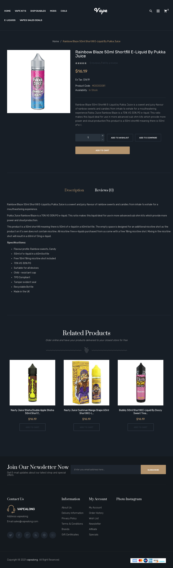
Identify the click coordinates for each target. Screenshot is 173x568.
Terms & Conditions (72, 523)
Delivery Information (72, 513)
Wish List (94, 518)
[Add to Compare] (37, 383)
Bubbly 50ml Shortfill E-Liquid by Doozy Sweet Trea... (140, 412)
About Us (67, 507)
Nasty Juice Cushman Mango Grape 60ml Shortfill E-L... (86, 412)
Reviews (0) (104, 190)
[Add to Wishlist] (28, 383)
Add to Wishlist (120, 138)
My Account (95, 507)
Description (74, 190)
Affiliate (93, 529)
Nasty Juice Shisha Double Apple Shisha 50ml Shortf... (32, 412)
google (27, 535)
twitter (10, 535)
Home (56, 41)
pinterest (44, 535)
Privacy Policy (69, 518)
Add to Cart (102, 150)
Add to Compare (148, 138)
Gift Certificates (70, 534)
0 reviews (95, 63)
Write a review (110, 63)
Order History (96, 513)
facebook (19, 535)
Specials (93, 534)
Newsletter (95, 523)
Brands (65, 529)
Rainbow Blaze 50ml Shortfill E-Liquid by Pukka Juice (91, 41)
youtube (52, 535)
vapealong (32, 559)
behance (35, 535)
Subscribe (153, 470)
